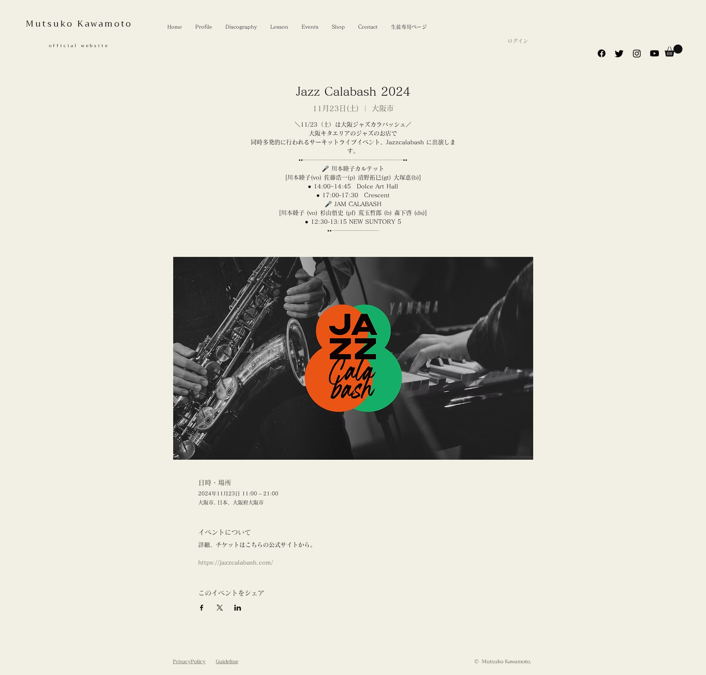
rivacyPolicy (191, 661)
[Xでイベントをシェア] (219, 608)
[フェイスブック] (601, 53)
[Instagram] (637, 53)
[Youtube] (654, 53)
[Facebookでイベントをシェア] (201, 608)
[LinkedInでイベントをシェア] (237, 608)
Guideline (227, 661)
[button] (673, 51)
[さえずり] (619, 53)
